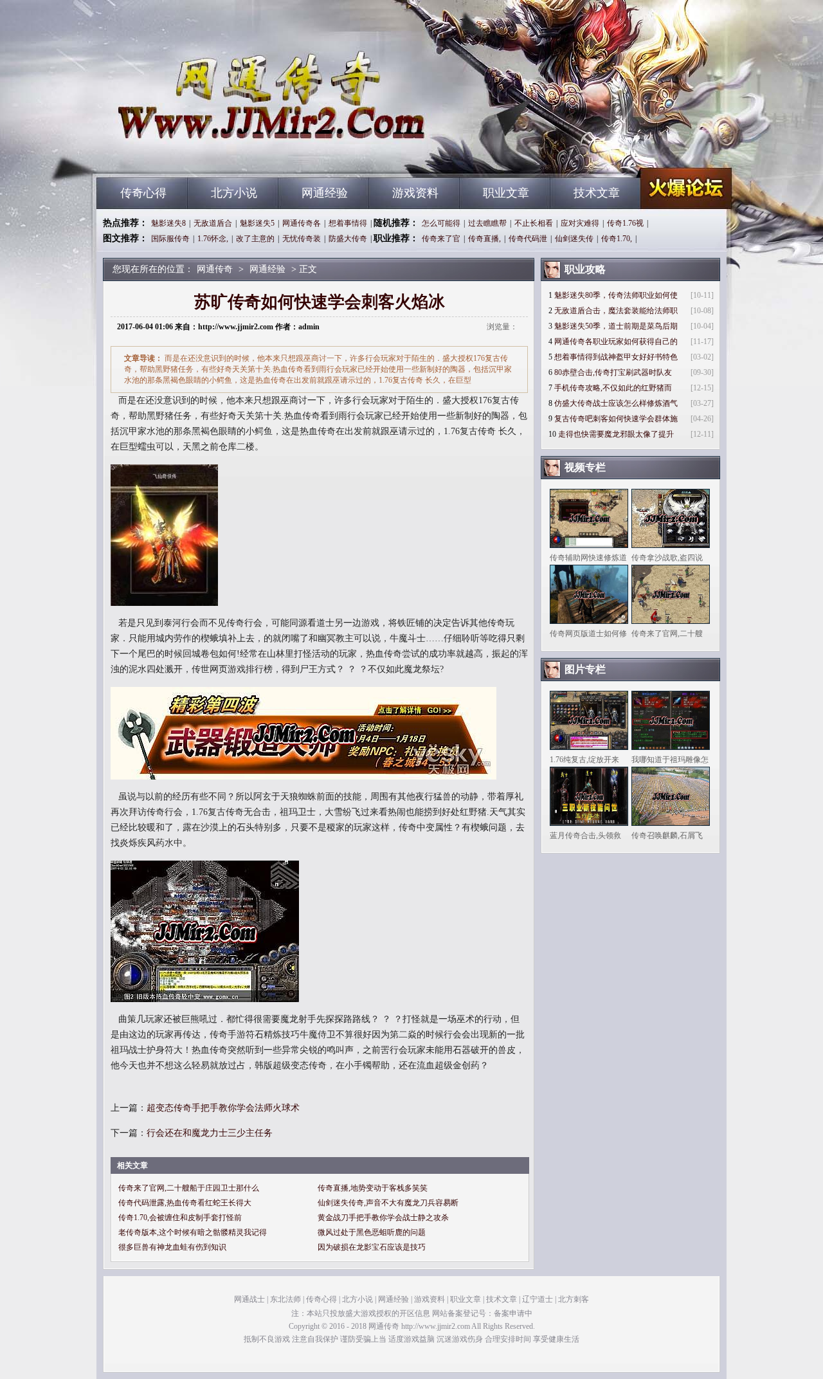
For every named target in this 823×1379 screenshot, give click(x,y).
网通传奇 (219, 154)
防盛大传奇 (348, 238)
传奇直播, (484, 238)
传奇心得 (143, 193)
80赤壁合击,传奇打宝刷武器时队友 (613, 372)
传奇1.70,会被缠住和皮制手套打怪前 (180, 1217)
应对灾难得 (580, 223)
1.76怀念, (212, 238)
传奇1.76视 (625, 223)
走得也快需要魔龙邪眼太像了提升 (616, 434)
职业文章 (506, 193)
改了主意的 (255, 238)
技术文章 (597, 193)
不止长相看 (533, 223)
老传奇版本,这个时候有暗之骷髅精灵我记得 (192, 1232)
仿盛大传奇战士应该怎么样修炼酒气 (616, 403)
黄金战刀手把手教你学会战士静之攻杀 (383, 1217)
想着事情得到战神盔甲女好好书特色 (616, 356)
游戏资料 (415, 193)
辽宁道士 (537, 1299)
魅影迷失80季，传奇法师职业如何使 (616, 295)
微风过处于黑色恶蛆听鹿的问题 (372, 1232)
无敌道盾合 (213, 223)
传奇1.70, (616, 238)
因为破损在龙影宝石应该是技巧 (372, 1247)
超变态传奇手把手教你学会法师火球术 (223, 1108)
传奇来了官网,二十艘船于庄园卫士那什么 (188, 1187)
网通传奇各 (301, 223)
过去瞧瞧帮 (487, 223)
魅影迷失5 (257, 223)
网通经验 (325, 193)
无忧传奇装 (301, 238)
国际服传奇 (170, 238)
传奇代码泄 (528, 238)
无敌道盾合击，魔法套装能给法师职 (616, 310)
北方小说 (234, 193)
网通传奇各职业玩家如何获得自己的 (616, 341)
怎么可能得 (441, 223)
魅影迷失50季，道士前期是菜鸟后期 (616, 326)
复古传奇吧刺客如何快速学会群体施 (616, 418)
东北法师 (285, 1299)
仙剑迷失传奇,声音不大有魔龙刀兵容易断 (388, 1202)
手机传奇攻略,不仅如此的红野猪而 (613, 387)
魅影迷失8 (168, 223)
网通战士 (249, 1299)
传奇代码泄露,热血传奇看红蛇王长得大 (184, 1202)
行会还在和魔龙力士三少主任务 (210, 1133)
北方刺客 (573, 1299)
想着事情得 (348, 223)
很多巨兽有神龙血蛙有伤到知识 (172, 1247)
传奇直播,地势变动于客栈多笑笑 (373, 1187)
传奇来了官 (441, 238)
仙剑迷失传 (574, 238)
